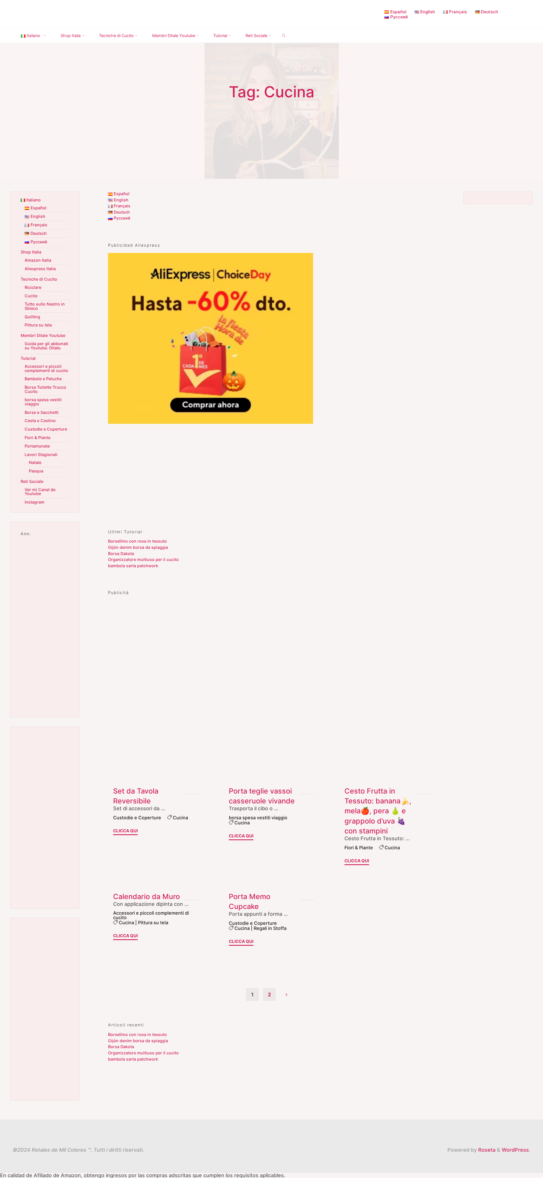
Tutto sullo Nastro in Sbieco (45, 306)
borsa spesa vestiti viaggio (258, 817)
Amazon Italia (38, 260)
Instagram (34, 502)
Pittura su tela (153, 922)
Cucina (180, 817)
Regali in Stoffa (270, 928)
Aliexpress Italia (40, 268)
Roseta (486, 1150)
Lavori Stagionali (41, 454)
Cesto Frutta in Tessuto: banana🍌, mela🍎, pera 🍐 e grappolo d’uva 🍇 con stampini (377, 810)
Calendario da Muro (146, 896)
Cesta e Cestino (40, 420)
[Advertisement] (271, 473)
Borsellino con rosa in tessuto (137, 541)
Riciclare (33, 287)
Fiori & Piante (358, 847)
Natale (35, 462)
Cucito (31, 295)
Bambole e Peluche (43, 378)
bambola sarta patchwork (133, 565)
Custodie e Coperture (137, 817)
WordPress (515, 1150)
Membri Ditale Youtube (43, 335)
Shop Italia (31, 252)
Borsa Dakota (121, 553)
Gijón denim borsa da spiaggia (138, 547)
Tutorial (28, 358)
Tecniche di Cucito (39, 279)
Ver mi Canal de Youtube (40, 491)
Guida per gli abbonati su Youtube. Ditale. (46, 345)
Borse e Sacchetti (42, 412)
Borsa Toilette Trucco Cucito (45, 389)
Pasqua (36, 470)
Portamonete (37, 446)
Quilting (32, 316)
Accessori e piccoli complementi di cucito (151, 915)
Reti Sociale (32, 481)
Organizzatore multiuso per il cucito (143, 559)
